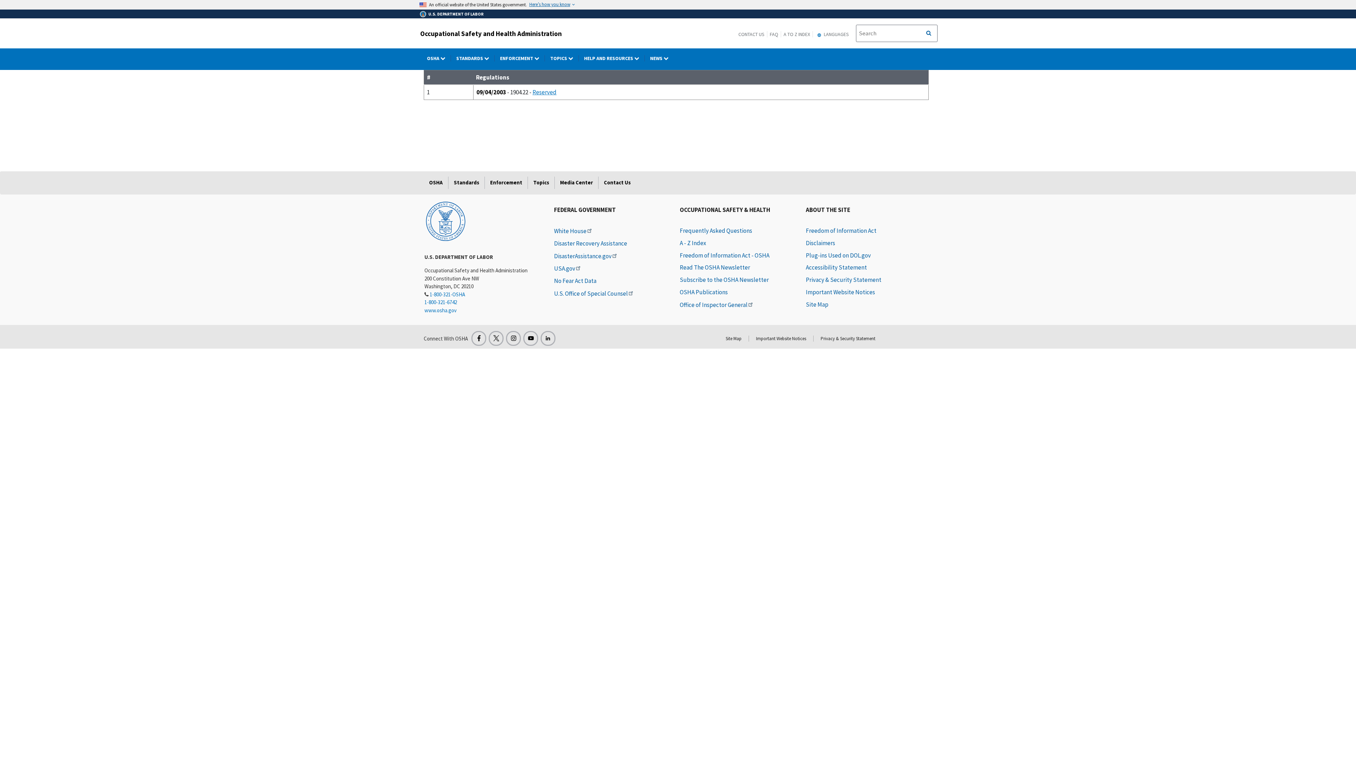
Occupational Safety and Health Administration (491, 33)
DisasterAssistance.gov (583, 256)
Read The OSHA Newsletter (715, 267)
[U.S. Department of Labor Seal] (445, 221)
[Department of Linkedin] (548, 338)
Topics (559, 58)
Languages (836, 34)
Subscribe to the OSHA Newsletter (724, 280)
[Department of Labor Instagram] (513, 338)
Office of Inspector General (714, 305)
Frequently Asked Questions (716, 231)
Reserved (545, 92)
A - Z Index (693, 243)
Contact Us (751, 34)
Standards (470, 58)
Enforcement (517, 58)
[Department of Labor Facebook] (478, 338)
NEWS (657, 58)
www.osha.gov (440, 310)
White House (570, 231)
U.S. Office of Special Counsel (591, 293)
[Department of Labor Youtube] (530, 338)
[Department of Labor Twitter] (496, 338)
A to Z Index (797, 34)
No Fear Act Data (575, 281)
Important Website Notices (840, 292)
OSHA (433, 58)
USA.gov (564, 268)
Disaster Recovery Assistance (590, 243)
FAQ (774, 34)
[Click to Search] (928, 33)
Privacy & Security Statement (843, 280)
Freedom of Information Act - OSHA (724, 255)
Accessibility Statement (836, 267)
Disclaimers (820, 243)
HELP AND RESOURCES (609, 58)
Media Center (576, 182)
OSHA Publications (704, 292)
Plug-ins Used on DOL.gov (838, 255)
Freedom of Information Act (841, 231)
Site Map (817, 304)
